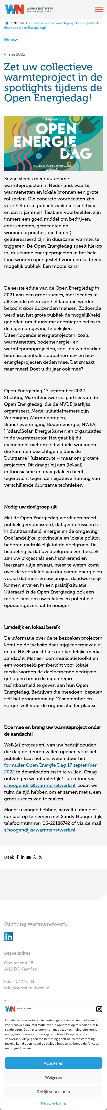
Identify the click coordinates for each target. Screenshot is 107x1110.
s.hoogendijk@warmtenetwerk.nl (39, 785)
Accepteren (53, 1063)
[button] (99, 1009)
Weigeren (53, 1077)
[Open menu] (99, 9)
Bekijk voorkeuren (53, 1091)
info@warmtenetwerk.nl (27, 988)
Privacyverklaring (53, 1103)
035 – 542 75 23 (19, 981)
